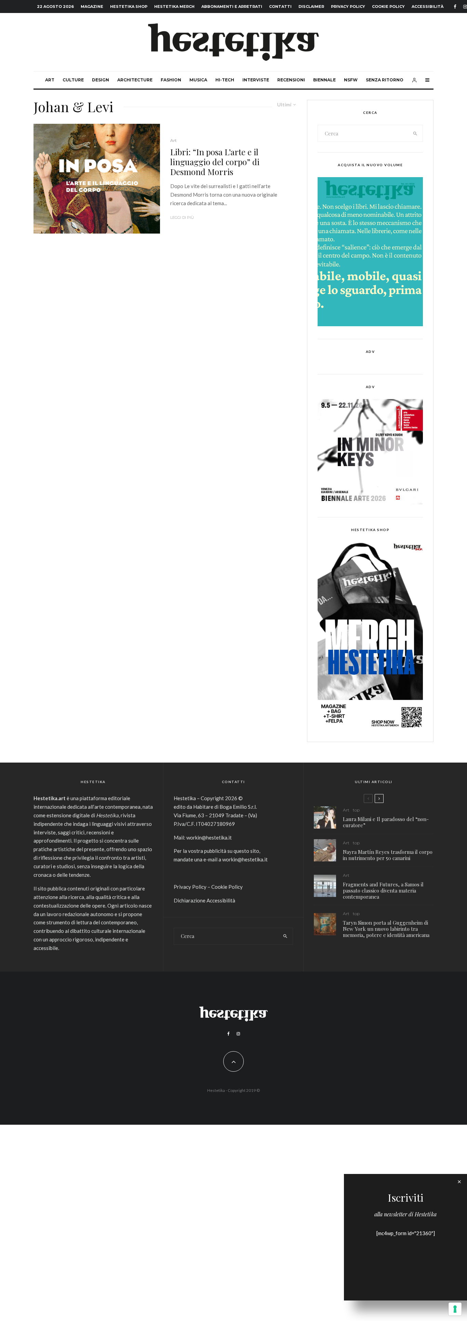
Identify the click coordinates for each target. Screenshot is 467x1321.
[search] (415, 133)
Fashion (171, 79)
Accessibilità (427, 6)
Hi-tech (224, 79)
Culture (73, 79)
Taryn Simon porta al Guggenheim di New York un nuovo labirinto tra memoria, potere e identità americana (386, 929)
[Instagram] (238, 1034)
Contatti (280, 6)
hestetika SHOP (128, 6)
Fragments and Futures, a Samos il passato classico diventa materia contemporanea (383, 890)
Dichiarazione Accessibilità (204, 900)
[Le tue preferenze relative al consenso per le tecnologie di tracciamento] (455, 1309)
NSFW (351, 79)
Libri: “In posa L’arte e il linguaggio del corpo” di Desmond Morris (214, 161)
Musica (198, 79)
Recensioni (291, 79)
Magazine (92, 6)
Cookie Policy (388, 6)
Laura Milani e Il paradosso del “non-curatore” (386, 822)
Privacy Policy (348, 6)
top (356, 810)
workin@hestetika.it (209, 837)
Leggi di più (182, 217)
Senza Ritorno (384, 79)
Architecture (134, 79)
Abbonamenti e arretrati (231, 6)
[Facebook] (455, 6)
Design (100, 79)
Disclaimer (311, 6)
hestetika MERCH (174, 6)
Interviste (255, 79)
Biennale (324, 79)
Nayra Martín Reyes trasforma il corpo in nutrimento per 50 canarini (387, 855)
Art (49, 79)
